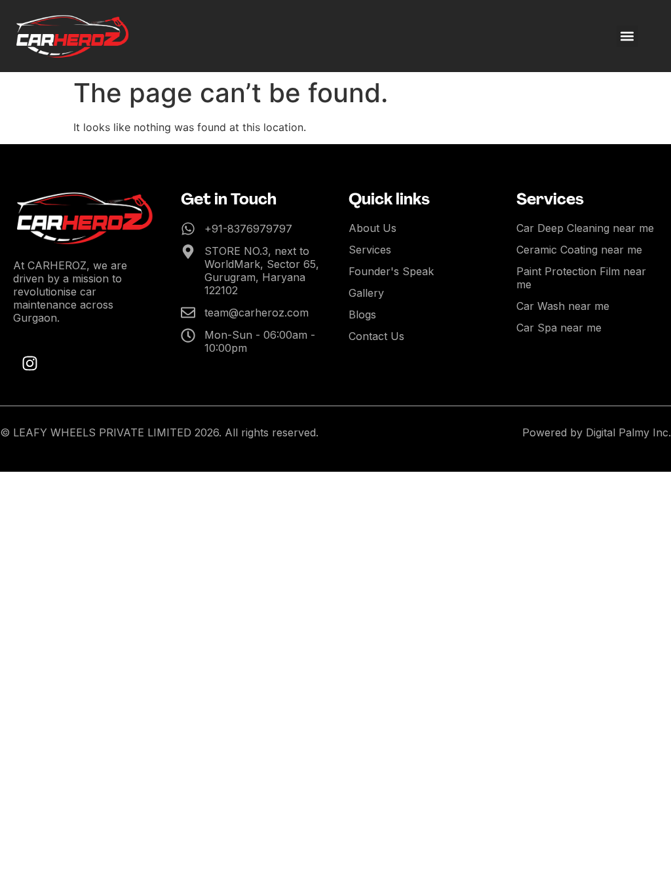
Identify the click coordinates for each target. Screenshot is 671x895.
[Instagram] (29, 363)
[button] (627, 36)
